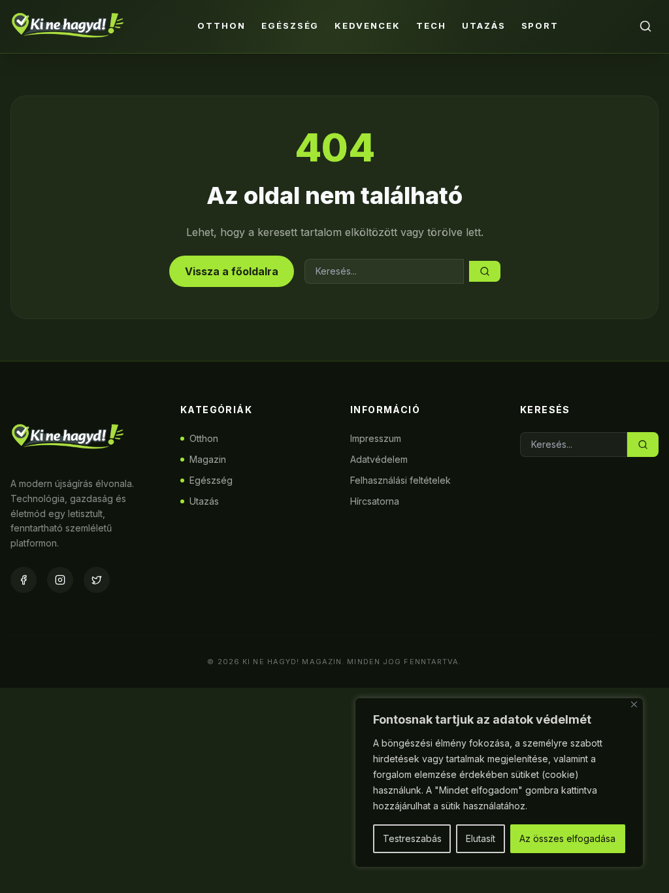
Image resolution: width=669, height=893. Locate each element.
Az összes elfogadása (567, 838)
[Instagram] (60, 580)
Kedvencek (367, 25)
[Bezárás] (634, 704)
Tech (431, 25)
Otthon (221, 25)
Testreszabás (412, 838)
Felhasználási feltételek (400, 480)
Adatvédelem (379, 459)
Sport (540, 25)
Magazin (207, 459)
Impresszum (375, 438)
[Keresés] (645, 26)
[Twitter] (97, 580)
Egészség (290, 25)
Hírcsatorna (374, 501)
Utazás (484, 25)
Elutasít (480, 838)
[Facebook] (23, 580)
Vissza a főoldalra (231, 271)
